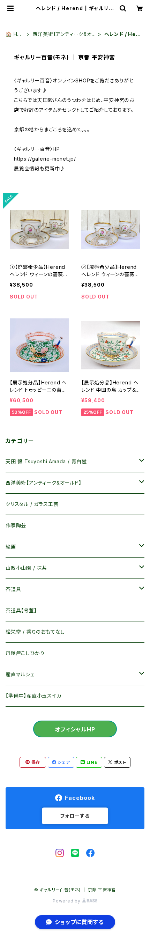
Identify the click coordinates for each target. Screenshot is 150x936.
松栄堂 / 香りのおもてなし (35, 632)
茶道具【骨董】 (21, 610)
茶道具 (13, 589)
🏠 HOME (13, 34)
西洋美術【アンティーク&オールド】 (61, 34)
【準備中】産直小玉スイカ (33, 696)
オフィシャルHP (75, 729)
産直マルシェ (20, 674)
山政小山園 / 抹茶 (26, 568)
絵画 (11, 547)
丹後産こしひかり (25, 653)
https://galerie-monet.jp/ (45, 159)
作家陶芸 (16, 525)
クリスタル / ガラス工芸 (32, 504)
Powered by (67, 901)
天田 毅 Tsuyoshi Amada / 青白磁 (46, 461)
